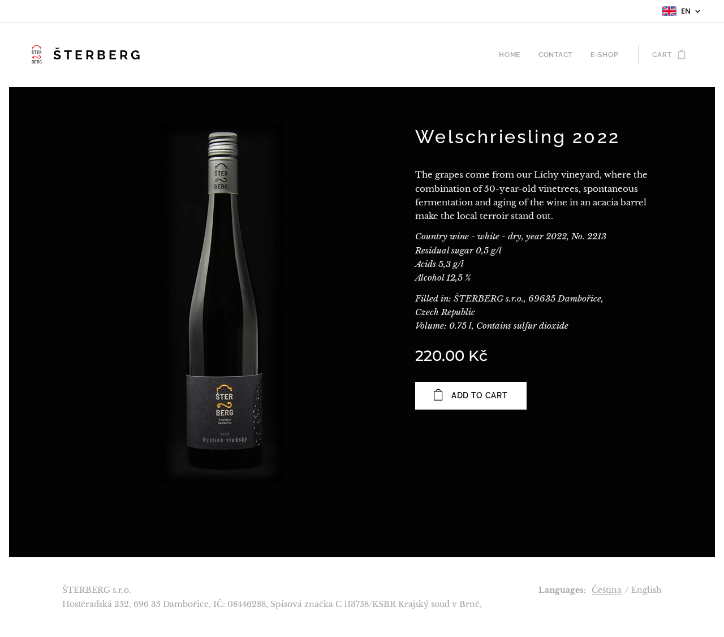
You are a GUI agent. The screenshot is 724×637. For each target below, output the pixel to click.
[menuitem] (512, 55)
